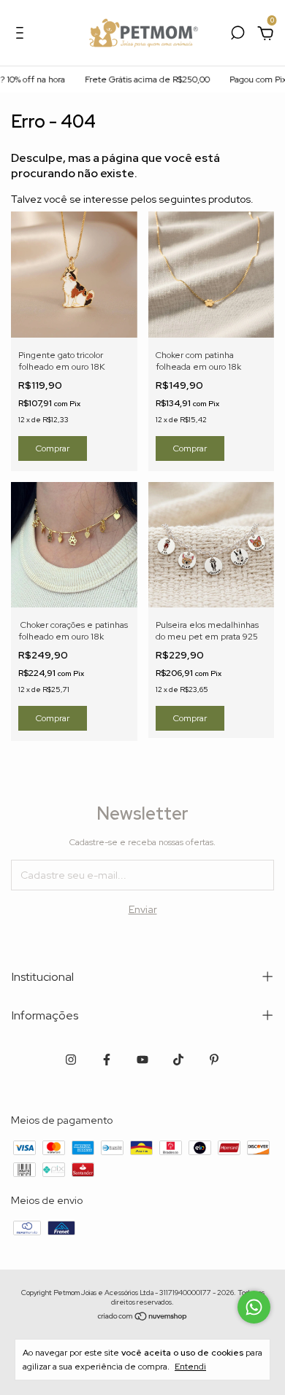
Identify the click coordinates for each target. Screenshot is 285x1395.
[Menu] (22, 35)
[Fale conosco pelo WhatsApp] (254, 1307)
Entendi (190, 1366)
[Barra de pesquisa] (237, 35)
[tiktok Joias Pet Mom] (178, 1059)
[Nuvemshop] (143, 1317)
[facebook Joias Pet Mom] (107, 1059)
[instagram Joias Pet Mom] (71, 1059)
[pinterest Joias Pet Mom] (214, 1059)
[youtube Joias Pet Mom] (142, 1059)
